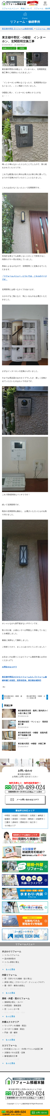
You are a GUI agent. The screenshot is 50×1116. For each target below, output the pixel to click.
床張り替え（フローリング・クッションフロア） (24, 982)
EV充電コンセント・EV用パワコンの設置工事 (23, 1049)
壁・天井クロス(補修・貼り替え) (18, 979)
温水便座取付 (10, 959)
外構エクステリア (9, 48)
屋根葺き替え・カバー (13, 1002)
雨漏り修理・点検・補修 (14, 1013)
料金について (26, 8)
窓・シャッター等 (11, 1009)
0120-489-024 (16, 1111)
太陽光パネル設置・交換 (14, 1052)
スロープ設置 (10, 1036)
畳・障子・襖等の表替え (14, 986)
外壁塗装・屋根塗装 (12, 1005)
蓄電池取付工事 (10, 1056)
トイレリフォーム (11, 955)
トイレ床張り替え (11, 962)
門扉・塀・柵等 (10, 1033)
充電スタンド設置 (11, 1059)
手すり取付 (9, 966)
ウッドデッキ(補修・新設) (15, 1026)
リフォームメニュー (10, 8)
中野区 (22, 48)
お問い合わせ (41, 1113)
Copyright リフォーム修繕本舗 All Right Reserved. (25, 1104)
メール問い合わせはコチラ (28, 799)
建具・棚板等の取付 (12, 989)
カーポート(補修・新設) (14, 1029)
